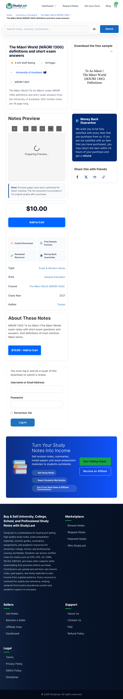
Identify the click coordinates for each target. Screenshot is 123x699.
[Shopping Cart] (115, 6)
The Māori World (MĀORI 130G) (55, 15)
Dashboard (47, 5)
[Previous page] (14, 128)
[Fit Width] (50, 128)
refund (87, 155)
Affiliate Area (14, 626)
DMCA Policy (13, 670)
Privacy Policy (14, 663)
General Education (54, 276)
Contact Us (74, 620)
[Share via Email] (95, 177)
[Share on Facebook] (77, 177)
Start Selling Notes (94, 461)
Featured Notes (77, 538)
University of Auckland (26, 15)
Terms (10, 657)
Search (109, 28)
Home (9, 15)
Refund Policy (76, 633)
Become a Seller (16, 620)
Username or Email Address (27, 382)
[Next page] (25, 128)
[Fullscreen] (59, 128)
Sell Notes (12, 613)
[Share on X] (86, 177)
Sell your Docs (92, 5)
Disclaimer (12, 677)
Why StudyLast (77, 545)
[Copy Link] (103, 177)
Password (17, 397)
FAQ (70, 626)
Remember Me (23, 412)
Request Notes (70, 5)
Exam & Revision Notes (52, 268)
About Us (73, 613)
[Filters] (94, 29)
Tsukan (61, 304)
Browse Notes (76, 525)
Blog (108, 5)
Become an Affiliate (95, 471)
